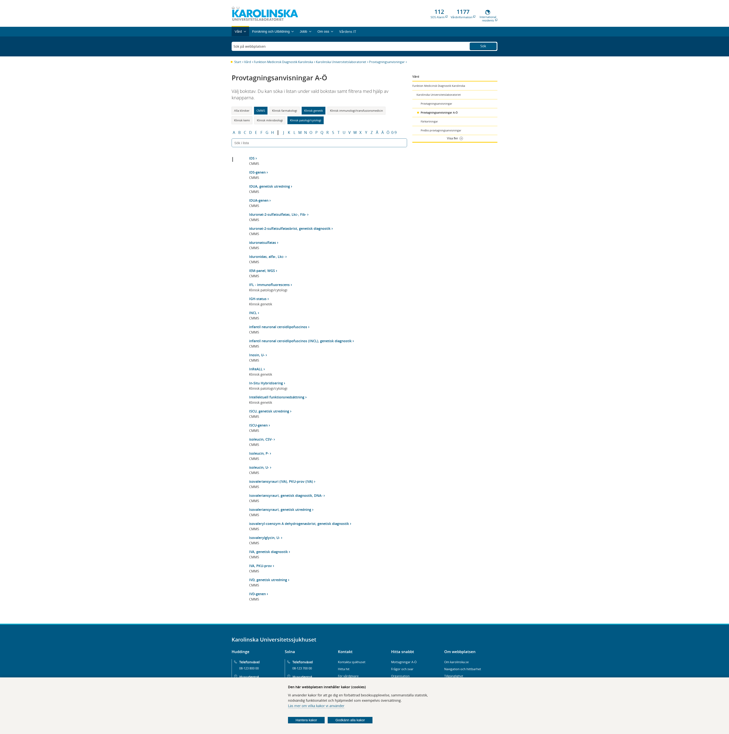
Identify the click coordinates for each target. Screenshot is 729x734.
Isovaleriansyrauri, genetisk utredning (280, 509)
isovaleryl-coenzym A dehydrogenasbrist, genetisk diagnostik (299, 523)
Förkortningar (429, 121)
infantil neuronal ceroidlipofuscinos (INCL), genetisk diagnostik (300, 341)
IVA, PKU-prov (260, 565)
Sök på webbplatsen (250, 46)
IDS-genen (257, 172)
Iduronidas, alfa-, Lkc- (266, 256)
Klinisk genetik (313, 110)
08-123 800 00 (249, 668)
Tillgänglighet (453, 676)
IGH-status (258, 298)
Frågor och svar (402, 669)
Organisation (400, 676)
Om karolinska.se (456, 662)
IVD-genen (257, 594)
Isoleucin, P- (259, 453)
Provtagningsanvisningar (387, 62)
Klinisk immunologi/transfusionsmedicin (356, 110)
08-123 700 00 (302, 668)
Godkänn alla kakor (350, 720)
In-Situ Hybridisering (266, 383)
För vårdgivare (348, 676)
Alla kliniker (241, 110)
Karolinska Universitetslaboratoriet (341, 62)
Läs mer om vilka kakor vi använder (316, 705)
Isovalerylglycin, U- (264, 537)
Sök (483, 46)
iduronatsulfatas (262, 242)
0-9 (394, 132)
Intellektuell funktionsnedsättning (276, 397)
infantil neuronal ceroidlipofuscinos (278, 327)
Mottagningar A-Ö (404, 662)
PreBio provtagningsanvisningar (441, 130)
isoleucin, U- (259, 467)
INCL (253, 313)
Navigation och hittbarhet (462, 669)
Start (237, 62)
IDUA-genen (258, 200)
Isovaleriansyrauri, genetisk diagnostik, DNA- (286, 495)
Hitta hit (344, 669)
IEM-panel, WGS (262, 270)
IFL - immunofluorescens (269, 284)
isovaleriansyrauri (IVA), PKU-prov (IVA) (281, 481)
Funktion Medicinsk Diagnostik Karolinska (283, 62)
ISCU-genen (258, 425)
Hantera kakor (306, 720)
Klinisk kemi (242, 120)
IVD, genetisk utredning (268, 580)
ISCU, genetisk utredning (269, 411)
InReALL (256, 369)
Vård (247, 62)
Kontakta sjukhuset (351, 662)
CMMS (260, 110)
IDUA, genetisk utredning (269, 186)
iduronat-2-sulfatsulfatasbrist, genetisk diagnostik (290, 228)
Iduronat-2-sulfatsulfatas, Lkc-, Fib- (277, 214)
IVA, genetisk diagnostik (268, 551)
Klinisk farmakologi (284, 110)
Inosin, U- (257, 355)
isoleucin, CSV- (261, 439)
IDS (252, 158)
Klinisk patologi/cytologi (305, 120)
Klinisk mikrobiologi (270, 120)
